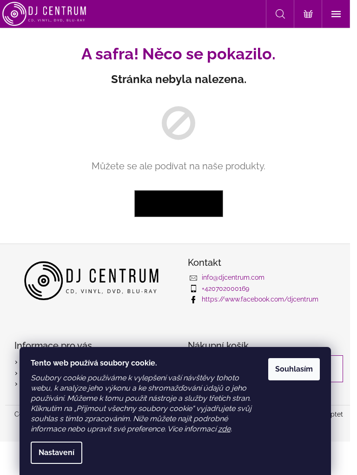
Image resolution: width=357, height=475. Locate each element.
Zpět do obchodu (179, 203)
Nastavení (56, 452)
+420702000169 (225, 288)
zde (224, 428)
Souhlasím (294, 369)
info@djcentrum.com (233, 277)
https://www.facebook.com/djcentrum (260, 299)
